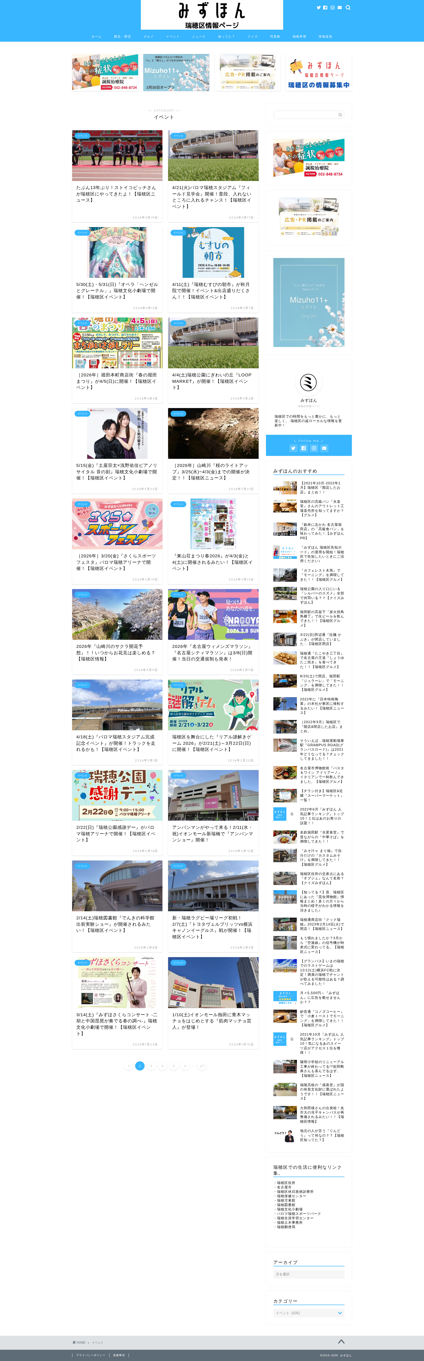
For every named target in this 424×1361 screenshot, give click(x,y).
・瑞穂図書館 (284, 1205)
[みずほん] (212, 29)
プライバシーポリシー (91, 1355)
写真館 (275, 36)
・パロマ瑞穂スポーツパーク (297, 1214)
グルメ (149, 36)
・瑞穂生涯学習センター (293, 1218)
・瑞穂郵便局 (284, 1227)
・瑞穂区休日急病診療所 (293, 1192)
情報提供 (325, 36)
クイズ (253, 36)
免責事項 (119, 1355)
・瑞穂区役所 (284, 1183)
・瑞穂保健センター (289, 1196)
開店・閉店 (122, 36)
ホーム (97, 36)
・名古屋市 (282, 1187)
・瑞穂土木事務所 (288, 1222)
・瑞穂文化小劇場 (288, 1209)
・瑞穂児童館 (284, 1200)
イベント (173, 36)
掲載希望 (299, 36)
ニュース (199, 36)
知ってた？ (226, 36)
